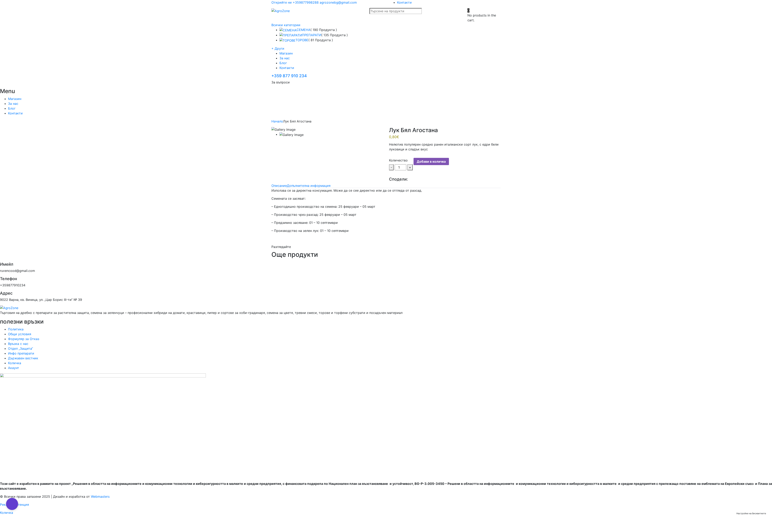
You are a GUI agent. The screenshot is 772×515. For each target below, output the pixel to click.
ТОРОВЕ (302, 40)
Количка (14, 363)
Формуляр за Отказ (23, 339)
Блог (283, 63)
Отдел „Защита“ (20, 348)
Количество (398, 160)
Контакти (404, 2)
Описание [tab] (279, 186)
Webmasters (100, 496)
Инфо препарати (21, 353)
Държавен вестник (23, 358)
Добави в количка (431, 161)
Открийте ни (281, 2)
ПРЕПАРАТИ (311, 35)
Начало (277, 121)
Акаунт (13, 368)
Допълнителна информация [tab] (309, 186)
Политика (16, 329)
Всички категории (285, 25)
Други (277, 48)
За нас (284, 58)
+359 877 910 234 (289, 75)
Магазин (286, 53)
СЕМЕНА (303, 30)
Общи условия (19, 334)
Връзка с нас (18, 344)
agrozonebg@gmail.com (338, 2)
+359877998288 (306, 2)
